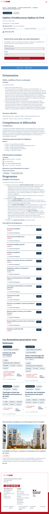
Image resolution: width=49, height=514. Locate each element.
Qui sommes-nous (8, 488)
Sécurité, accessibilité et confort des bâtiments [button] (20, 303)
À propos (19, 488)
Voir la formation (19, 374)
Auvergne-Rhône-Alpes (17, 173)
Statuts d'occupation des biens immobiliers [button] (19, 260)
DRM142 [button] (9, 254)
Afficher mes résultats (24, 58)
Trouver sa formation (12, 7)
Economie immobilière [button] (13, 228)
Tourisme (15, 389)
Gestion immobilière (31, 352)
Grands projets (7, 497)
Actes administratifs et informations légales (23, 508)
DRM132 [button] (9, 315)
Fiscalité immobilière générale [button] (16, 244)
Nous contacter (20, 493)
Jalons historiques (8, 490)
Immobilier (35, 7)
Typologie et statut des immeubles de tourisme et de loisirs (12, 394)
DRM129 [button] (9, 238)
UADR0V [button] (9, 330)
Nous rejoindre (20, 491)
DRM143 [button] (9, 262)
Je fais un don (7, 496)
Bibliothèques (20, 499)
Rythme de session (9, 46)
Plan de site (19, 504)
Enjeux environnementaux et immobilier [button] (18, 278)
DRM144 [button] (9, 289)
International (20, 501)
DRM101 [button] (9, 272)
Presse (18, 490)
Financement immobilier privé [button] (15, 236)
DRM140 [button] (9, 246)
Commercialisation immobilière (11, 349)
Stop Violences (20, 502)
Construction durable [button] (13, 295)
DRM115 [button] (9, 322)
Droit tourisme (6, 389)
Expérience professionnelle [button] (15, 329)
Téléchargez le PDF (9, 31)
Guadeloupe (6, 173)
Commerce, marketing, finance (24, 7)
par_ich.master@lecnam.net (14, 163)
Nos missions (7, 491)
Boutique (19, 496)
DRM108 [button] (9, 230)
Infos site (6, 506)
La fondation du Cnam (9, 493)
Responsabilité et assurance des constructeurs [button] (21, 321)
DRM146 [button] (9, 305)
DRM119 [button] (9, 279)
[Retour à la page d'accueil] (5, 1)
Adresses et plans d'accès (23, 494)
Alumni (5, 494)
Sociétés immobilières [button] (13, 252)
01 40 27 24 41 (10, 161)
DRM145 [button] (9, 297)
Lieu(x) (6, 51)
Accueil (4, 7)
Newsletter (42, 506)
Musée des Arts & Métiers (23, 497)
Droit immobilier (7, 13)
